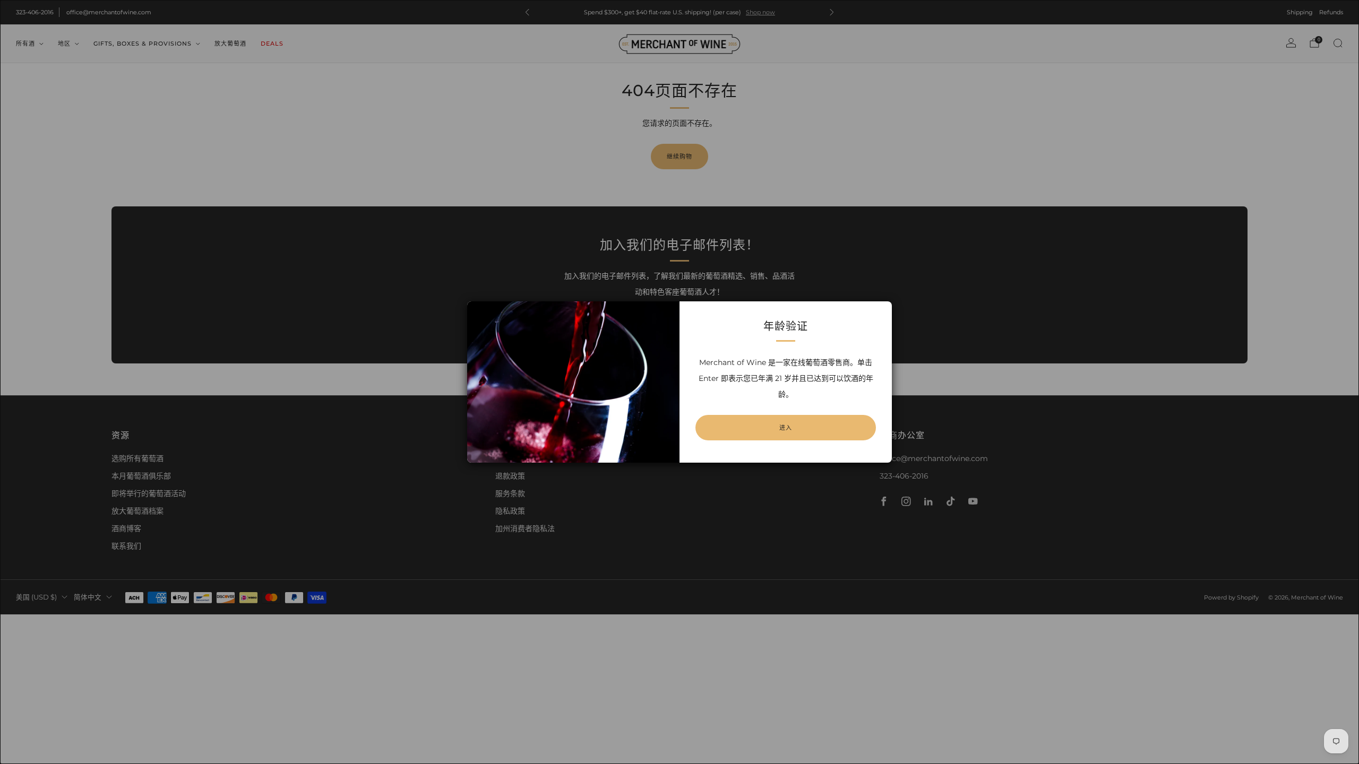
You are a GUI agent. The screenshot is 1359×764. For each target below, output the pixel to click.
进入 (785, 427)
